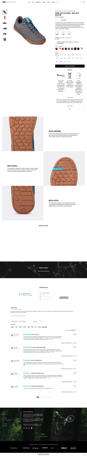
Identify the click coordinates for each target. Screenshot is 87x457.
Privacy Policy (4, 423)
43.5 (69, 58)
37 (56, 54)
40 (76, 54)
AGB (3, 421)
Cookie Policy (4, 425)
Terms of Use (39, 420)
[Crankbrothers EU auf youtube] (31, 428)
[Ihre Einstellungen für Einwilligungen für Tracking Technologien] (85, 455)
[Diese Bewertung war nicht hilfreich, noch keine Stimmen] (75, 342)
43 (65, 58)
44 (73, 58)
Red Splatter (78, 49)
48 (68, 61)
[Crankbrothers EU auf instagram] (26, 428)
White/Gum (60, 49)
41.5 (57, 58)
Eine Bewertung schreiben (64, 297)
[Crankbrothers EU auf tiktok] (29, 428)
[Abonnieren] (40, 424)
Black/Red (66, 49)
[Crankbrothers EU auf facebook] (24, 428)
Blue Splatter (75, 49)
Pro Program (4, 418)
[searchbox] (15, 321)
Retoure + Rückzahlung (6, 419)
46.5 (61, 61)
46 (56, 61)
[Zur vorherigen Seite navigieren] (35, 397)
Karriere (3, 415)
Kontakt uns (4, 414)
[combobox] (27, 321)
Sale (57, 2)
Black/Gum (56, 49)
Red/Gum (63, 49)
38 (65, 54)
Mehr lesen (51, 339)
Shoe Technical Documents (43, 271)
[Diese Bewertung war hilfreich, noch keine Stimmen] (73, 342)
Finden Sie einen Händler (70, 66)
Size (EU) (56, 52)
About (3, 412)
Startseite (57, 10)
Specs (70, 109)
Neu (29, 2)
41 (80, 54)
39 (68, 54)
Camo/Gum (69, 49)
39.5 (73, 54)
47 (65, 61)
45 (81, 58)
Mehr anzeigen (44, 327)
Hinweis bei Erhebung (43, 454)
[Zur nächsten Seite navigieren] (52, 397)
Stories (48, 2)
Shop (32, 2)
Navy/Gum (72, 49)
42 (61, 58)
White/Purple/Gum (81, 49)
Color (59, 46)
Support (53, 2)
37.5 (61, 54)
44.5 (77, 58)
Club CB (43, 2)
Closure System (70, 97)
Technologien (38, 2)
